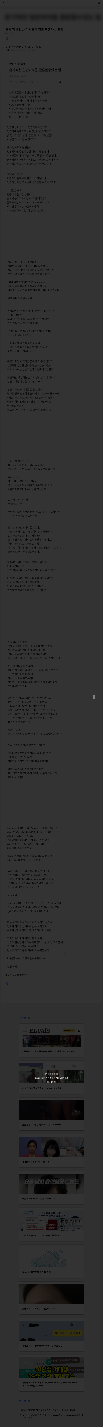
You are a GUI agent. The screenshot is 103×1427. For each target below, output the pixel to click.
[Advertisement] (51, 713)
